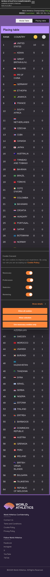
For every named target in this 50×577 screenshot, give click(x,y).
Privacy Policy (9, 531)
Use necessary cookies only (25, 325)
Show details (37, 304)
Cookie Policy (33, 262)
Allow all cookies (25, 311)
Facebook (8, 543)
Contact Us (8, 520)
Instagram (8, 547)
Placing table (41, 21)
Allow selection (25, 318)
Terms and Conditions (13, 524)
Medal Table (24, 21)
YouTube (7, 554)
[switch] (30, 280)
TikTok (6, 558)
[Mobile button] (33, 2)
